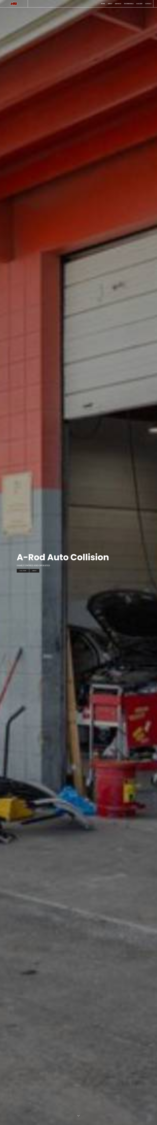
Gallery (139, 3)
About (110, 3)
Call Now (23, 570)
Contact (148, 3)
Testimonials (129, 3)
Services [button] (118, 3)
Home (103, 3)
